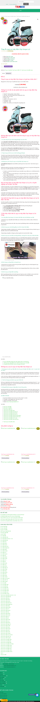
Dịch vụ (1, 672)
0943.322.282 (11, 663)
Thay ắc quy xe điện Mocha (5, 622)
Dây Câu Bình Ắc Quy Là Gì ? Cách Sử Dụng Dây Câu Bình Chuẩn (12, 517)
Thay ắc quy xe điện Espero (5, 610)
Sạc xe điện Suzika (4, 575)
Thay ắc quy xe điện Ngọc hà (6, 624)
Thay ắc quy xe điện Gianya (5, 613)
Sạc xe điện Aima (3, 541)
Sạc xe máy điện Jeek (4, 585)
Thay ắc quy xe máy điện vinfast (9, 421)
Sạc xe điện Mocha (4, 566)
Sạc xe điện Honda (4, 558)
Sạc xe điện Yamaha (4, 581)
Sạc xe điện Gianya (4, 556)
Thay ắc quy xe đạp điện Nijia (6, 596)
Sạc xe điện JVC (3, 561)
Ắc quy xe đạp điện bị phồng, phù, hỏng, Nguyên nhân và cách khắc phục (16, 361)
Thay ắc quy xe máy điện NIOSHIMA (7, 643)
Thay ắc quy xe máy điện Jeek (6, 640)
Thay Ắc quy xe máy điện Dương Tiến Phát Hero (12, 416)
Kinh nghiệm (2, 677)
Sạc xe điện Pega (4, 570)
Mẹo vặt (1, 678)
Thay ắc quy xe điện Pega (5, 627)
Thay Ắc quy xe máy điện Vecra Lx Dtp (10, 417)
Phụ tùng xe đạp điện (4, 532)
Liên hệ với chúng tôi (3, 698)
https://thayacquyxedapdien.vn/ (9, 666)
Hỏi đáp (1, 674)
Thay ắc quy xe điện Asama (5, 601)
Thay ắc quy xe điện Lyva (5, 621)
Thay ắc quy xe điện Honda (5, 614)
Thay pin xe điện (3, 654)
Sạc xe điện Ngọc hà (4, 567)
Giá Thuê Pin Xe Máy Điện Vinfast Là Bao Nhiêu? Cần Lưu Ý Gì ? (12, 520)
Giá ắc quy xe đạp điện (7, 406)
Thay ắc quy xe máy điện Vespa (10, 16)
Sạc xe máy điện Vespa (5, 588)
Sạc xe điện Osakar (4, 569)
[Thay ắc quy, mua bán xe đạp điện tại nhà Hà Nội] (20, 6)
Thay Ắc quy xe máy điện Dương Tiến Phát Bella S (12, 415)
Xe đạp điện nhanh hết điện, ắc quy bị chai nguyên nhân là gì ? (14, 364)
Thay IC (2, 653)
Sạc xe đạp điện (3, 535)
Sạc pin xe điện (3, 534)
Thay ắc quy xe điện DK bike (6, 607)
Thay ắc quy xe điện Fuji (5, 611)
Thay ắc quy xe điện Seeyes (5, 628)
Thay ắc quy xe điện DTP (16, 70)
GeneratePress (31, 701)
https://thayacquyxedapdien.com (13, 401)
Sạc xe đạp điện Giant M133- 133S (7, 538)
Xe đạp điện (2, 686)
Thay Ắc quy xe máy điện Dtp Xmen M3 (10, 412)
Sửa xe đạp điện (3, 683)
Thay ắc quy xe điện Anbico (5, 599)
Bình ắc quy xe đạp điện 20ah (6, 531)
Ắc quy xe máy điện (8, 70)
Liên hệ (7, 4)
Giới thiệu (1, 692)
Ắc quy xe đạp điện (4, 528)
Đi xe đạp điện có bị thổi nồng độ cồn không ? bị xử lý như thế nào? (12, 514)
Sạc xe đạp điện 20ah (4, 537)
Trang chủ (2, 16)
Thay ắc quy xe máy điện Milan (6, 642)
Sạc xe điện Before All (4, 546)
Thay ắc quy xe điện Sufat (5, 630)
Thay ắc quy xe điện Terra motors (7, 634)
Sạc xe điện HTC (3, 560)
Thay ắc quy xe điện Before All (6, 602)
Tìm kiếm (26, 4)
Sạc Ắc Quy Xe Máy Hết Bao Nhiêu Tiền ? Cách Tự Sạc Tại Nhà (11, 519)
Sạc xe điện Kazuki (4, 563)
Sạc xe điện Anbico (4, 543)
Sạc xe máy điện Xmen (4, 592)
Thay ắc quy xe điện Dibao (5, 605)
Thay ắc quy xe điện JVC (5, 617)
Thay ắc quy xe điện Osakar (5, 625)
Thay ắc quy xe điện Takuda (5, 633)
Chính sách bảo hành (3, 695)
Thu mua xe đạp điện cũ (13, 4)
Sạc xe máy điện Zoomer (5, 593)
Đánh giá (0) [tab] (8, 73)
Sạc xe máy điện (3, 582)
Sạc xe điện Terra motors (5, 578)
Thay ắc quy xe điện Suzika (5, 631)
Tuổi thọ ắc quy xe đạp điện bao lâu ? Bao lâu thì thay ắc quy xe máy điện (16, 362)
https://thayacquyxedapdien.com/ (10, 665)
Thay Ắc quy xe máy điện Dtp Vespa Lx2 (10, 411)
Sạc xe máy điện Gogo (4, 584)
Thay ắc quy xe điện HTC (5, 616)
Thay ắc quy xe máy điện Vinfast (6, 646)
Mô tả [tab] (3, 73)
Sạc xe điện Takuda (4, 576)
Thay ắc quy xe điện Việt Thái (6, 636)
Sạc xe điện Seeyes (4, 572)
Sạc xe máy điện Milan (4, 587)
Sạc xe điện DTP (3, 552)
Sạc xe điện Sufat (4, 573)
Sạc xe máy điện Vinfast (5, 590)
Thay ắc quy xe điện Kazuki (5, 619)
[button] (38, 19)
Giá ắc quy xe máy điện (7, 407)
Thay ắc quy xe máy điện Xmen (6, 648)
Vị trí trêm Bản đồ (3, 693)
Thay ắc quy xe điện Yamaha (6, 637)
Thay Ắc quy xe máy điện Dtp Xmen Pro (10, 414)
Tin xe (1, 684)
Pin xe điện (2, 680)
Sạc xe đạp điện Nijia (4, 540)
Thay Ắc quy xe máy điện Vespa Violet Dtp (10, 419)
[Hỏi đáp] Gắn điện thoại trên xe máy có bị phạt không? (10, 516)
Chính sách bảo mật (3, 696)
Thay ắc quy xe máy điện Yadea (6, 649)
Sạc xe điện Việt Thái (4, 579)
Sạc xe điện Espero (4, 553)
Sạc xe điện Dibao (4, 549)
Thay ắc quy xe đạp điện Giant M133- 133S (8, 595)
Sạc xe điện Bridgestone (5, 547)
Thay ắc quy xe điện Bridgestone (6, 604)
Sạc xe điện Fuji (3, 555)
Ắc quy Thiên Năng (4, 526)
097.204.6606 (5, 663)
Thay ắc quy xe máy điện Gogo (6, 639)
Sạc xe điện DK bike (4, 550)
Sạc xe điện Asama (4, 544)
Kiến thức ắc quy (3, 675)
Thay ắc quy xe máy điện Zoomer (6, 651)
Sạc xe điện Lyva (3, 564)
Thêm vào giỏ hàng (8, 66)
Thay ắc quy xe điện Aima (5, 598)
